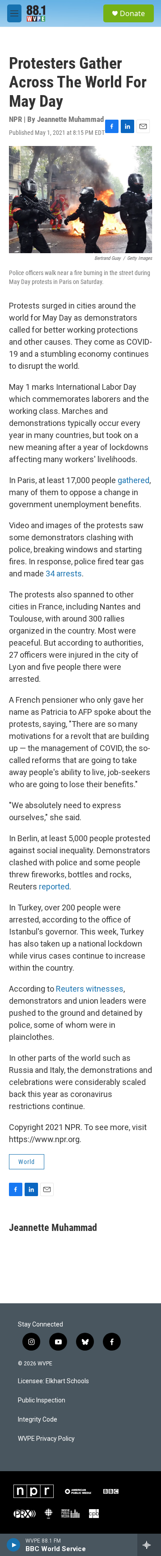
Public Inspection (41, 1400)
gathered (133, 480)
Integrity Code (37, 1419)
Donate (132, 13)
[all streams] (149, 1545)
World (26, 1161)
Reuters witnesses (89, 988)
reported (54, 886)
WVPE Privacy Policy (46, 1438)
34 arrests (64, 573)
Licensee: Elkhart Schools (53, 1381)
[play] (13, 1544)
